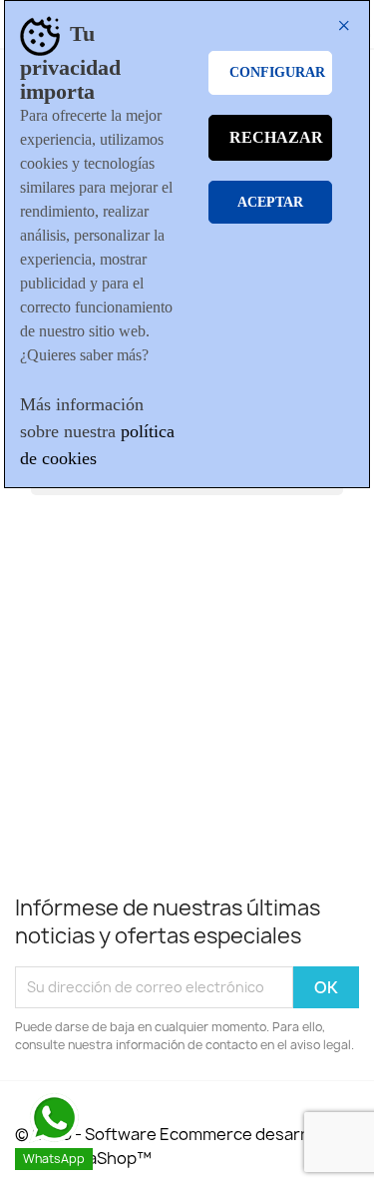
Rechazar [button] (276, 137)
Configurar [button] (277, 72)
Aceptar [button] (270, 202)
